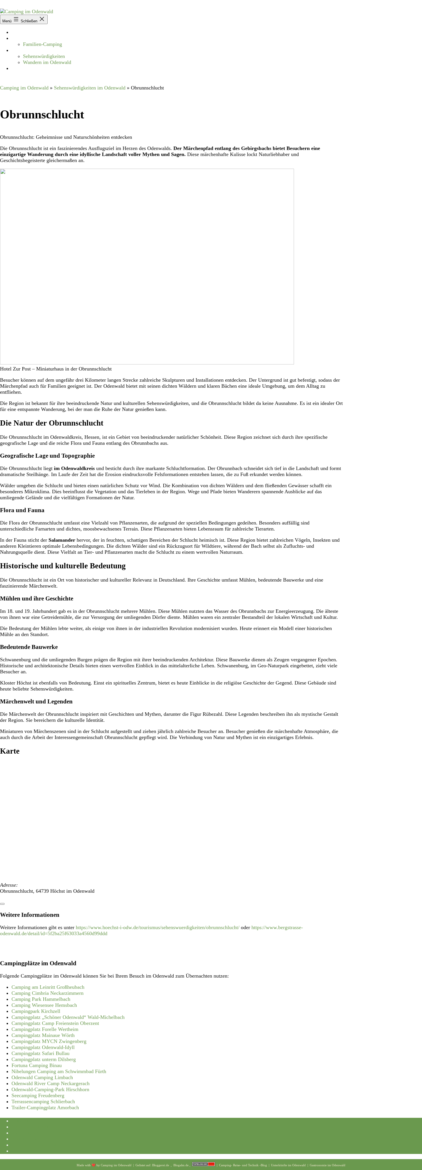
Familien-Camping (42, 44)
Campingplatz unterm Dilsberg (43, 1059)
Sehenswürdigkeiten (44, 56)
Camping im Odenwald (24, 88)
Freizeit (19, 50)
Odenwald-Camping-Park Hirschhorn (50, 1089)
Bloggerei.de (161, 1165)
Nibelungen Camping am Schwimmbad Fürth (58, 1071)
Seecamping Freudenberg (37, 1095)
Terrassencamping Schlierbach (43, 1101)
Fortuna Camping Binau (36, 1065)
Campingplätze (27, 38)
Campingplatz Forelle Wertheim (44, 1029)
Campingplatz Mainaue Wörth (43, 1035)
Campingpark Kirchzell (35, 1011)
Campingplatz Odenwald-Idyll (43, 1047)
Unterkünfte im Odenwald (289, 1165)
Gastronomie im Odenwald (327, 1165)
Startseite (21, 32)
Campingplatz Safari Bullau (40, 1053)
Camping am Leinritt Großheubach (47, 987)
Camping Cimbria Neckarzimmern (47, 993)
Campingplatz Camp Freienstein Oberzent (55, 1023)
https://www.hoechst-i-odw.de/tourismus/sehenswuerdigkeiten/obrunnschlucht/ (157, 927)
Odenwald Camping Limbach (42, 1077)
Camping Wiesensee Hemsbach (44, 1005)
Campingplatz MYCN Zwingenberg (48, 1041)
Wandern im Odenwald (47, 62)
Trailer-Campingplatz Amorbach (45, 1107)
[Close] (2, 904)
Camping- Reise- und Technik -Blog (243, 1165)
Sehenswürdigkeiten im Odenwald (89, 88)
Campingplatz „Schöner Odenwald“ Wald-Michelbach (68, 1017)
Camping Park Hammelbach (40, 999)
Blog (16, 68)
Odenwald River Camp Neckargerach (50, 1083)
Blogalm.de (181, 1165)
